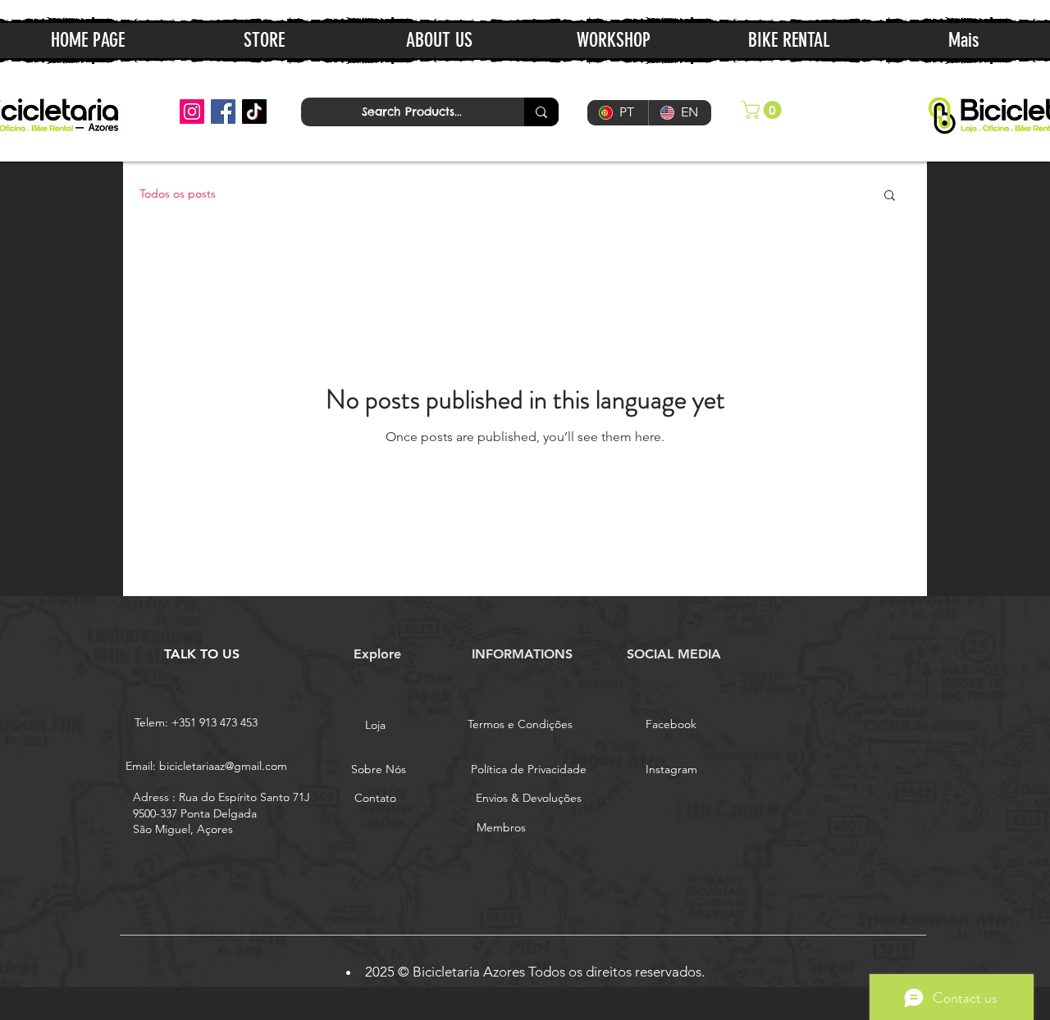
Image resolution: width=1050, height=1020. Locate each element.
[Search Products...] (541, 112)
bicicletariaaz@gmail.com (223, 765)
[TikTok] (254, 111)
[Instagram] (192, 111)
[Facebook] (223, 111)
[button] (764, 110)
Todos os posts (177, 193)
